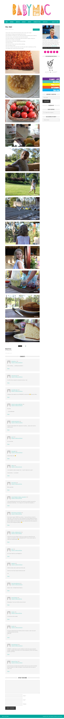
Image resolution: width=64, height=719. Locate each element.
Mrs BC (12, 626)
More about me (54, 45)
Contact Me (45, 22)
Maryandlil (13, 451)
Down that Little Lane (15, 583)
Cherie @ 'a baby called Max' (16, 404)
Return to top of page (5, 716)
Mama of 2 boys (14, 661)
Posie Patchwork (14, 644)
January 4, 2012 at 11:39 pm (16, 391)
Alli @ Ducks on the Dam (16, 512)
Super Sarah (13, 482)
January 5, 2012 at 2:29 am (16, 498)
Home (7, 22)
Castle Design (60, 716)
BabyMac (11, 22)
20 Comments (36, 29)
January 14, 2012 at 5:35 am (16, 662)
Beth (13, 29)
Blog (11, 353)
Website (24, 704)
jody (12, 549)
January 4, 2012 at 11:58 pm (16, 422)
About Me (18, 22)
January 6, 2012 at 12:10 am (16, 584)
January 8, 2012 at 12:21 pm (16, 645)
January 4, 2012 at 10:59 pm (16, 376)
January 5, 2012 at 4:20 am (16, 550)
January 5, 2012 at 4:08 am (16, 533)
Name (24, 695)
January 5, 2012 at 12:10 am (16, 438)
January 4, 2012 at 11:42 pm (16, 405)
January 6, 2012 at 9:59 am (16, 613)
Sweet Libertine (14, 597)
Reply (8, 368)
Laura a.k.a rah (14, 375)
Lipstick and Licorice (15, 421)
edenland (13, 563)
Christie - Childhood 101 (16, 532)
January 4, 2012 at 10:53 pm (16, 362)
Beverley (24, 22)
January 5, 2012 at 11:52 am (16, 564)
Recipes (29, 22)
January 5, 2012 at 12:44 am (16, 452)
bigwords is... (13, 361)
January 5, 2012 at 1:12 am (16, 466)
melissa (12, 465)
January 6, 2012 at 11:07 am (16, 627)
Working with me (37, 22)
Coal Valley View (14, 389)
